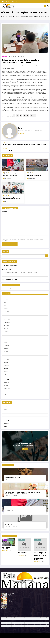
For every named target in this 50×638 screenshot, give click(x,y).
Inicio (14, 634)
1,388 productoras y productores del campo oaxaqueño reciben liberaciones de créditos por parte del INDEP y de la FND (12, 197)
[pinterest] (27, 115)
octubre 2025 (6, 325)
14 (27, 622)
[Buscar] (48, 6)
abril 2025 (6, 342)
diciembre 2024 (7, 354)
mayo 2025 (6, 339)
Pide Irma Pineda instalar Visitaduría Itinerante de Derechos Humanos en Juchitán (12, 174)
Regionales (6, 417)
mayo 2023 (6, 394)
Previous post (5, 142)
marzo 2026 (6, 311)
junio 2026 (6, 302)
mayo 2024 (6, 374)
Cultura (5, 406)
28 (27, 626)
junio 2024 (6, 371)
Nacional (6, 415)
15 (34, 622)
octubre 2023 (6, 391)
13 (21, 622)
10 (46, 621)
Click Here (25, 448)
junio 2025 (6, 336)
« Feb (24, 628)
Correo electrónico (5, 231)
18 (6, 624)
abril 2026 (6, 308)
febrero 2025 (6, 348)
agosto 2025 (6, 331)
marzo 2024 (6, 379)
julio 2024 (6, 368)
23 (40, 624)
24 (46, 624)
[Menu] (45, 6)
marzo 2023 (6, 396)
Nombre (3, 223)
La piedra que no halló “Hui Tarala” (11, 265)
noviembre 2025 (7, 322)
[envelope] (24, 115)
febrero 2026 (6, 314)
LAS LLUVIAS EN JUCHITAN (6, 548)
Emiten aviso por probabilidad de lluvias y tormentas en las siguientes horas (23, 150)
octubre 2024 (6, 359)
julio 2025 (6, 334)
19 (14, 624)
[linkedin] (21, 115)
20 (21, 624)
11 (6, 622)
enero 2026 (6, 316)
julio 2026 (6, 299)
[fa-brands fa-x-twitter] (47, 1)
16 (40, 622)
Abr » (26, 628)
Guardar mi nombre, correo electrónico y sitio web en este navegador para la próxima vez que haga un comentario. (22, 240)
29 (34, 626)
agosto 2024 (6, 365)
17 (46, 622)
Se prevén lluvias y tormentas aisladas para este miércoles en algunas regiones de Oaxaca (24, 145)
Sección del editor (7, 420)
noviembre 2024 (7, 356)
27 (21, 626)
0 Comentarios (21, 56)
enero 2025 (6, 351)
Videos (5, 426)
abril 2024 (6, 376)
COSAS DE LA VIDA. (7, 275)
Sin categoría (6, 423)
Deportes (5, 409)
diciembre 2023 (7, 388)
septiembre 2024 (7, 362)
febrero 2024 (6, 382)
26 (14, 626)
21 (27, 624)
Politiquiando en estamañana (22, 553)
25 (6, 626)
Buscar (5, 251)
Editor (20, 128)
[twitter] (17, 115)
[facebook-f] (45, 1)
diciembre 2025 (7, 319)
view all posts (21, 133)
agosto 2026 (6, 296)
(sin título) (12, 593)
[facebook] (14, 115)
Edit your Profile (36, 130)
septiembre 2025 (7, 328)
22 (34, 624)
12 (14, 622)
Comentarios (4, 211)
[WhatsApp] (31, 115)
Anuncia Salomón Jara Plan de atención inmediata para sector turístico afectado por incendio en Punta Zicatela (40, 556)
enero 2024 (6, 385)
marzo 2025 (6, 345)
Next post (5, 148)
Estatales (4, 56)
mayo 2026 (6, 305)
